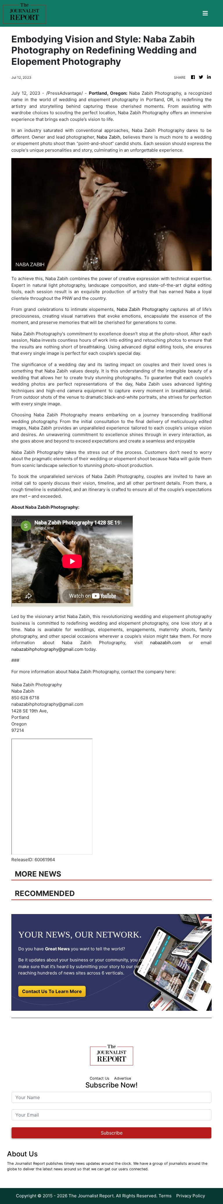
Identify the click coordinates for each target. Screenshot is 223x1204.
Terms (165, 1195)
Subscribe (112, 1133)
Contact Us (99, 1078)
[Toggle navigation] (205, 13)
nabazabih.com (165, 642)
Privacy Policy (190, 1195)
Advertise (122, 1078)
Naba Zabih (108, 137)
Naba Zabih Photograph (141, 309)
